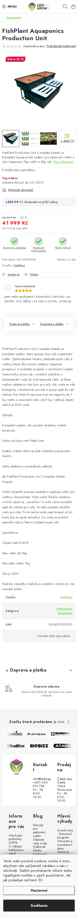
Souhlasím (39, 905)
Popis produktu (20, 324)
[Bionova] (61, 734)
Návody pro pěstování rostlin (39, 830)
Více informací (63, 162)
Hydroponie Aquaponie (64, 611)
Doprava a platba (51, 324)
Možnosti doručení (20, 190)
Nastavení (39, 890)
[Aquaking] (13, 734)
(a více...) (61, 722)
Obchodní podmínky (15, 837)
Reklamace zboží (16, 852)
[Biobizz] (41, 745)
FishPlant (19, 265)
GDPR (13, 843)
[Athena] (37, 734)
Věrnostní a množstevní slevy (65, 844)
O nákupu (15, 846)
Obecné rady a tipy (40, 841)
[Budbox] (17, 745)
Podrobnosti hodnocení (61, 46)
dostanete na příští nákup (41, 202)
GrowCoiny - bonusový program (65, 834)
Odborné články (39, 848)
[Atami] (65, 745)
